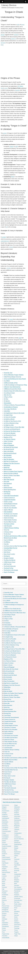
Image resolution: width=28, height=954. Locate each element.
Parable (4, 892)
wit (6, 227)
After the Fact (7, 395)
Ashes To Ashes (8, 441)
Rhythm (4, 915)
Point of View (5, 906)
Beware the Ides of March (11, 473)
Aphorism (4, 820)
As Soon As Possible (10, 417)
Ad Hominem (5, 805)
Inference (4, 870)
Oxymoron (5, 891)
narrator (4, 237)
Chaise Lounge (8, 501)
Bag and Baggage (9, 445)
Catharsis (16, 829)
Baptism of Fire (8, 437)
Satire (3, 917)
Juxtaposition (17, 874)
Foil (15, 857)
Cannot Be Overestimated (11, 495)
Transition (4, 935)
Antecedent (17, 816)
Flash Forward (6, 857)
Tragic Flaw (17, 934)
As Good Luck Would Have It (12, 429)
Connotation (5, 837)
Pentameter (17, 898)
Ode (3, 889)
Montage (16, 881)
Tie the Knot (7, 534)
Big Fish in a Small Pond (11, 461)
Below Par (6, 467)
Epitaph (16, 848)
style (18, 24)
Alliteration (17, 807)
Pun (15, 909)
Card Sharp (7, 493)
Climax (4, 833)
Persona (4, 900)
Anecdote (16, 814)
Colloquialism (18, 833)
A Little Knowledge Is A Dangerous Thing (15, 384)
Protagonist (5, 909)
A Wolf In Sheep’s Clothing (11, 528)
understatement (5, 241)
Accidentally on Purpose (11, 407)
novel (6, 88)
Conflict (16, 835)
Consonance (17, 837)
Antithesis (16, 818)
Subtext (16, 920)
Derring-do (7, 556)
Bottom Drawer (8, 487)
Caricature (5, 829)
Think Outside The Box (10, 519)
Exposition (17, 853)
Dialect (4, 840)
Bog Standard (8, 483)
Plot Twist (16, 902)
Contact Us (10, 953)
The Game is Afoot (9, 523)
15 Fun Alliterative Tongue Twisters (13, 374)
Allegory (4, 807)
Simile (16, 917)
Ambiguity (16, 809)
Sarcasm (16, 915)
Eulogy (4, 851)
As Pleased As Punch (10, 435)
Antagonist (5, 816)
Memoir (4, 879)
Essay (3, 850)
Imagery (4, 868)
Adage (16, 805)
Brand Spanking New (10, 489)
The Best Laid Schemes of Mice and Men (15, 536)
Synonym (16, 926)
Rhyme (16, 913)
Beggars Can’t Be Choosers (12, 463)
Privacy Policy (17, 953)
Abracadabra (7, 403)
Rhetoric (4, 913)
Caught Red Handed (9, 499)
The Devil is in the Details (11, 570)
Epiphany (4, 848)
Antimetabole (5, 818)
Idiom (15, 866)
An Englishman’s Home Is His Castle (14, 413)
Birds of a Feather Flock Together (13, 471)
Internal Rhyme (6, 872)
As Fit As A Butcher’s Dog (11, 423)
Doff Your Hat (7, 564)
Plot (3, 902)
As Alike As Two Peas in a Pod (12, 421)
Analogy (4, 812)
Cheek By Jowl (8, 372)
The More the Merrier (9, 560)
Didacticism (17, 842)
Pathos (4, 898)
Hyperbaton (17, 865)
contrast (11, 247)
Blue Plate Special (9, 479)
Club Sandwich (8, 511)
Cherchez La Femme (9, 505)
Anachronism (5, 810)
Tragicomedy (5, 934)
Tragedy (16, 932)
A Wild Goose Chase (9, 562)
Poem (3, 904)
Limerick (4, 876)
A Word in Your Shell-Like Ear (12, 387)
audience (13, 38)
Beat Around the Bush (10, 453)
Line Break (17, 876)
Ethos (15, 850)
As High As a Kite (9, 425)
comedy (8, 268)
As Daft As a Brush (9, 419)
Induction (16, 868)
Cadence (16, 827)
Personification (18, 900)
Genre (3, 861)
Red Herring (5, 911)
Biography (17, 825)
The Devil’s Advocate (10, 566)
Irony (15, 872)
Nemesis (4, 887)
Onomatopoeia (18, 889)
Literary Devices (8, 5)
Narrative (16, 885)
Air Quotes (7, 401)
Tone (12, 176)
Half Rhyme (5, 863)
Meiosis (16, 878)
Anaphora (4, 814)
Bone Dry (6, 485)
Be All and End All (9, 449)
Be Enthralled (7, 455)
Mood (3, 883)
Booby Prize (7, 477)
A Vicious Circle (8, 532)
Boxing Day (7, 491)
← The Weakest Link (6, 577)
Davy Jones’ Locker (9, 554)
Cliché (16, 831)
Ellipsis (16, 846)
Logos (3, 878)
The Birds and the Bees (10, 515)
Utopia (16, 935)
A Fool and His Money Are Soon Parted (15, 378)
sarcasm (3, 42)
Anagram (16, 810)
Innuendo (16, 870)
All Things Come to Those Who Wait (14, 427)
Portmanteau (17, 906)
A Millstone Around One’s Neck (12, 389)
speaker (16, 34)
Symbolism (5, 924)
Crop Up (6, 544)
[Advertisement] (14, 61)
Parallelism (5, 894)
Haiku (15, 861)
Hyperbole (5, 866)
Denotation (5, 838)
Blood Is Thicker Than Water (12, 475)
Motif (15, 883)
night (20, 337)
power (4, 133)
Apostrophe (5, 822)
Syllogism (16, 922)
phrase (2, 34)
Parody (4, 896)
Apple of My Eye (8, 509)
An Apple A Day (8, 415)
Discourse (4, 844)
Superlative (5, 922)
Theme (4, 930)
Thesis (16, 930)
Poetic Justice (18, 904)
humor (22, 24)
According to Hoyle (9, 393)
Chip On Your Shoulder (10, 507)
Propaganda (5, 907)
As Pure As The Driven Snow (12, 431)
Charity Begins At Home (10, 503)
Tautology (16, 928)
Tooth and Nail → (22, 577)
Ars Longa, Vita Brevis (10, 409)
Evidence (4, 853)
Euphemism (17, 851)
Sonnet (16, 919)
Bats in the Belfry (8, 451)
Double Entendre (6, 846)
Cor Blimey (7, 542)
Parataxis (16, 894)
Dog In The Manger (9, 572)
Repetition (17, 911)
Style (3, 920)
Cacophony (5, 827)
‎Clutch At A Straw (9, 517)
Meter (3, 881)
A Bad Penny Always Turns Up (12, 376)
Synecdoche (17, 924)
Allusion (4, 809)
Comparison (5, 835)
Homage (16, 863)
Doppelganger (18, 844)
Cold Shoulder (8, 526)
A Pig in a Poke (8, 397)
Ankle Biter (7, 411)
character (17, 90)
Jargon (4, 874)
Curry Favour (7, 550)
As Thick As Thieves (9, 439)
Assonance (5, 825)
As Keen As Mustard (9, 433)
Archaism (16, 822)
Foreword (16, 859)
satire (16, 146)
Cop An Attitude (8, 540)
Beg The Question (9, 459)
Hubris (4, 865)
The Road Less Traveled (10, 513)
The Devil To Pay (8, 568)
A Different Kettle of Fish (10, 382)
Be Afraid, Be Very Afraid (11, 447)
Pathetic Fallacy (18, 896)
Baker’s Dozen (8, 443)
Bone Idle (6, 481)
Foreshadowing (6, 859)
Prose (15, 907)
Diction (4, 842)
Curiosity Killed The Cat (10, 548)
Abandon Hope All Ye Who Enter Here (14, 391)
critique (11, 146)
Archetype (4, 823)
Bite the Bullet (8, 469)
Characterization (6, 831)
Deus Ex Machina (19, 838)
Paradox (16, 892)
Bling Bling (7, 465)
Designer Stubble (9, 558)
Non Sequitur (17, 887)
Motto (3, 885)
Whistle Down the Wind (10, 538)
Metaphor (16, 879)
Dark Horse (7, 552)
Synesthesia (5, 926)
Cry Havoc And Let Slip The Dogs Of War (15, 546)
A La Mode (7, 380)
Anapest (16, 812)
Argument (16, 823)
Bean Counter (8, 457)
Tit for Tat (6, 530)
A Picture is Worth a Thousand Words (14, 405)
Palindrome (17, 891)
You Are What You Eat (10, 521)
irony (2, 44)
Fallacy (16, 855)
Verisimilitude (5, 937)
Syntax (4, 928)
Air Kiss (6, 399)
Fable (3, 855)
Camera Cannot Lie (9, 497)
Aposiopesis (17, 820)
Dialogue (16, 840)
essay (11, 319)
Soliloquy (4, 919)
